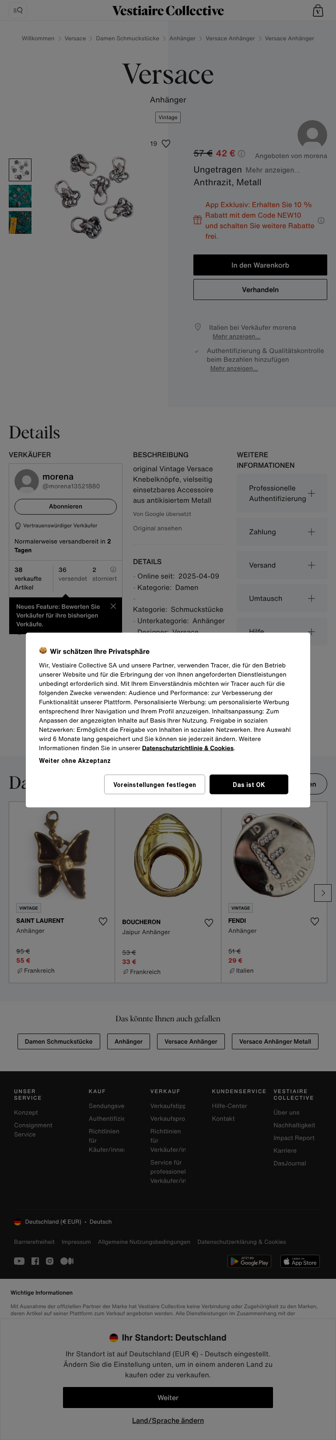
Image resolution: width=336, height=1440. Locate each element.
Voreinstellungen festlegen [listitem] (154, 784)
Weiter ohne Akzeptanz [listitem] (75, 760)
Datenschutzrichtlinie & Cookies (188, 748)
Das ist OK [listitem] (249, 784)
